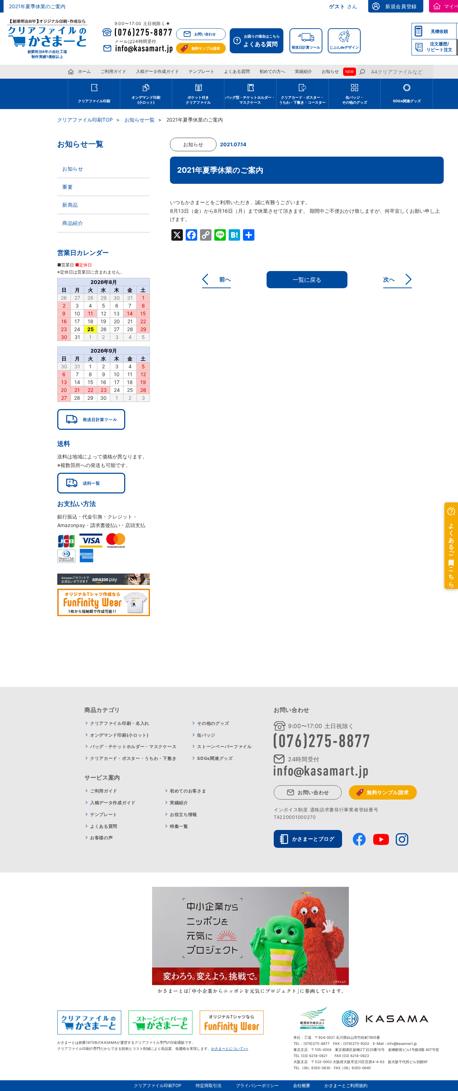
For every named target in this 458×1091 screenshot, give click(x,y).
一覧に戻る (307, 279)
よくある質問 (237, 71)
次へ (389, 279)
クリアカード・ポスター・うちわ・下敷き (133, 758)
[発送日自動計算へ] (91, 419)
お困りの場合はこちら (261, 41)
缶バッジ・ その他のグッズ (354, 99)
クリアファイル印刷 (94, 101)
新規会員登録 (401, 6)
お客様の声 (101, 837)
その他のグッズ (213, 723)
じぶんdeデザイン (344, 47)
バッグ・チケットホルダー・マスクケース (133, 746)
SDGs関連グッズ (407, 101)
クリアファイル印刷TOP (85, 120)
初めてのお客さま (188, 790)
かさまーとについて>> (229, 1048)
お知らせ (330, 71)
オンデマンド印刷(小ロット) (119, 735)
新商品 (70, 205)
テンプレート (201, 71)
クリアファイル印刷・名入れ (119, 723)
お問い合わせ (205, 34)
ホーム (84, 71)
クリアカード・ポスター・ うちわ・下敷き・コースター (302, 99)
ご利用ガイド (113, 71)
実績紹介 (303, 71)
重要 (67, 187)
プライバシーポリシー (257, 1085)
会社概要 (301, 1085)
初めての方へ (272, 71)
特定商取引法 (208, 1085)
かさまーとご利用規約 (346, 1085)
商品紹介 (72, 223)
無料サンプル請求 (205, 48)
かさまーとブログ (313, 839)
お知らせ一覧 (140, 120)
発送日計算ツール (306, 47)
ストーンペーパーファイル (224, 746)
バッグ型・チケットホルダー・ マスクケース (250, 99)
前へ (225, 279)
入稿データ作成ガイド (157, 71)
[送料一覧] (91, 483)
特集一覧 (179, 826)
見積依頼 (439, 31)
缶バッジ (206, 735)
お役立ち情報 (183, 814)
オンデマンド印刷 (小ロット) (146, 99)
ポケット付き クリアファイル (198, 99)
